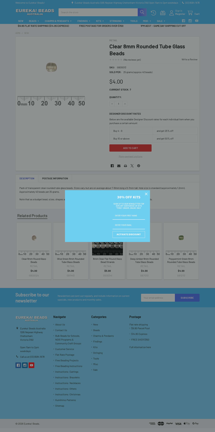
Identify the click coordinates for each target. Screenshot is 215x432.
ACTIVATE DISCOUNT (129, 234)
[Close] (146, 194)
